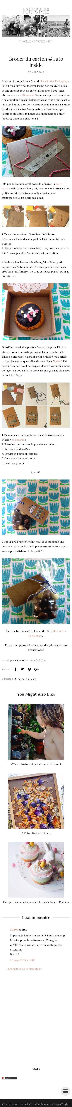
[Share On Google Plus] (36, 669)
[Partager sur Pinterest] (29, 669)
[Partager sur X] (22, 669)
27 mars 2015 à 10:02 (22, 960)
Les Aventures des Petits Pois (26, 1104)
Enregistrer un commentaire (24, 968)
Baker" (58, 361)
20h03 (14, 929)
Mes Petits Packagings (55, 81)
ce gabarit (17, 439)
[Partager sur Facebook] (15, 669)
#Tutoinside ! (25, 678)
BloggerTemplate (62, 1104)
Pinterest (28, 95)
